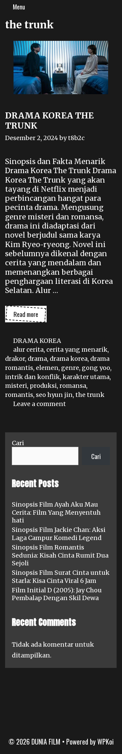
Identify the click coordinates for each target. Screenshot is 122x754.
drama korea (69, 358)
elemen (47, 368)
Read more (30, 315)
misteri (16, 385)
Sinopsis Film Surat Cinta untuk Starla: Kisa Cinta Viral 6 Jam (60, 576)
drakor (15, 358)
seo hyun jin (54, 395)
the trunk (89, 395)
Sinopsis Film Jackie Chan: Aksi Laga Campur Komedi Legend (58, 533)
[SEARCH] (115, 7)
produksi (43, 385)
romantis (19, 395)
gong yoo (96, 368)
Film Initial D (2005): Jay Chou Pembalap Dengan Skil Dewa (57, 594)
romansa (72, 385)
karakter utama (86, 377)
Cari (18, 443)
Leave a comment (39, 404)
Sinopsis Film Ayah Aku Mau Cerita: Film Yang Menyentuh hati (56, 512)
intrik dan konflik (32, 377)
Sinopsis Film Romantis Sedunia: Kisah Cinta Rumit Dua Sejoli (60, 555)
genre (70, 368)
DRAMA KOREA (37, 341)
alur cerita (28, 349)
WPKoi (105, 741)
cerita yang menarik (76, 349)
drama (37, 358)
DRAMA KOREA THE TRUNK (49, 120)
